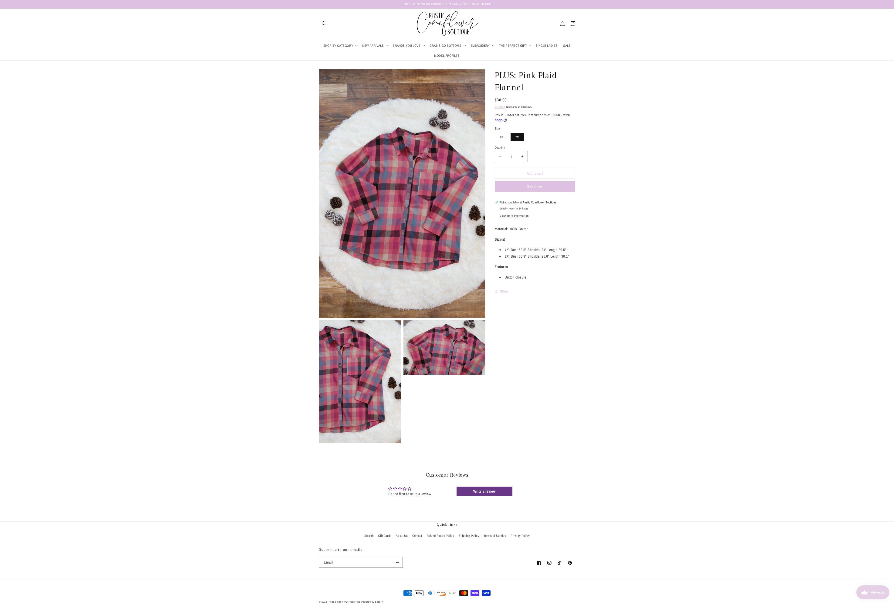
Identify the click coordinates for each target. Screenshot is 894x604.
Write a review (484, 491)
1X (504, 138)
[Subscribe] (397, 562)
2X (517, 137)
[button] (324, 23)
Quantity (500, 147)
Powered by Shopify (372, 601)
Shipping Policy (469, 536)
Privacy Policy (520, 536)
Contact (417, 536)
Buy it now (535, 186)
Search (369, 536)
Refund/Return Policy (440, 536)
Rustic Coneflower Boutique (344, 601)
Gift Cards (384, 536)
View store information (513, 216)
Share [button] (504, 291)
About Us (402, 536)
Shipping (500, 107)
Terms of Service (495, 536)
